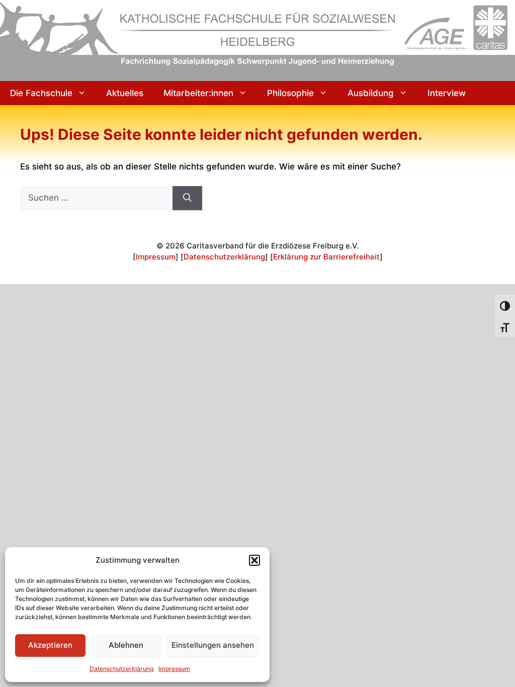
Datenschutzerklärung (121, 668)
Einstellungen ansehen (212, 645)
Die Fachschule (41, 93)
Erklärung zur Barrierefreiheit (326, 257)
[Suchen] (187, 198)
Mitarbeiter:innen (198, 93)
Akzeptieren (50, 645)
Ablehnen (126, 645)
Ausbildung (371, 93)
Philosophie (290, 93)
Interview (446, 93)
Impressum (174, 668)
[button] (254, 560)
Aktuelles (124, 93)
